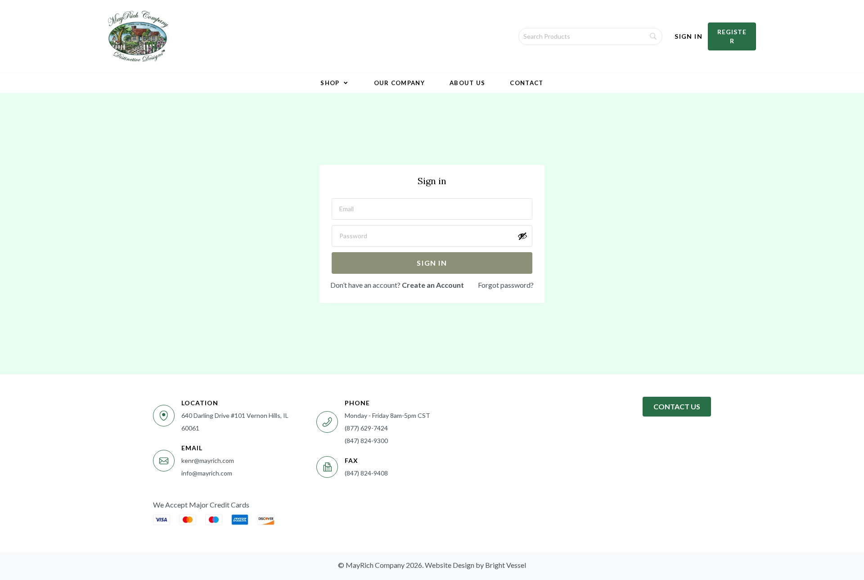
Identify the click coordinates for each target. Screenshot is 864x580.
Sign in (432, 262)
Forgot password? (506, 285)
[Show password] (522, 236)
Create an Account (433, 285)
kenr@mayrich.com (207, 460)
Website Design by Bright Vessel (475, 565)
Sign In (688, 36)
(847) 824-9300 (366, 440)
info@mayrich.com (206, 473)
